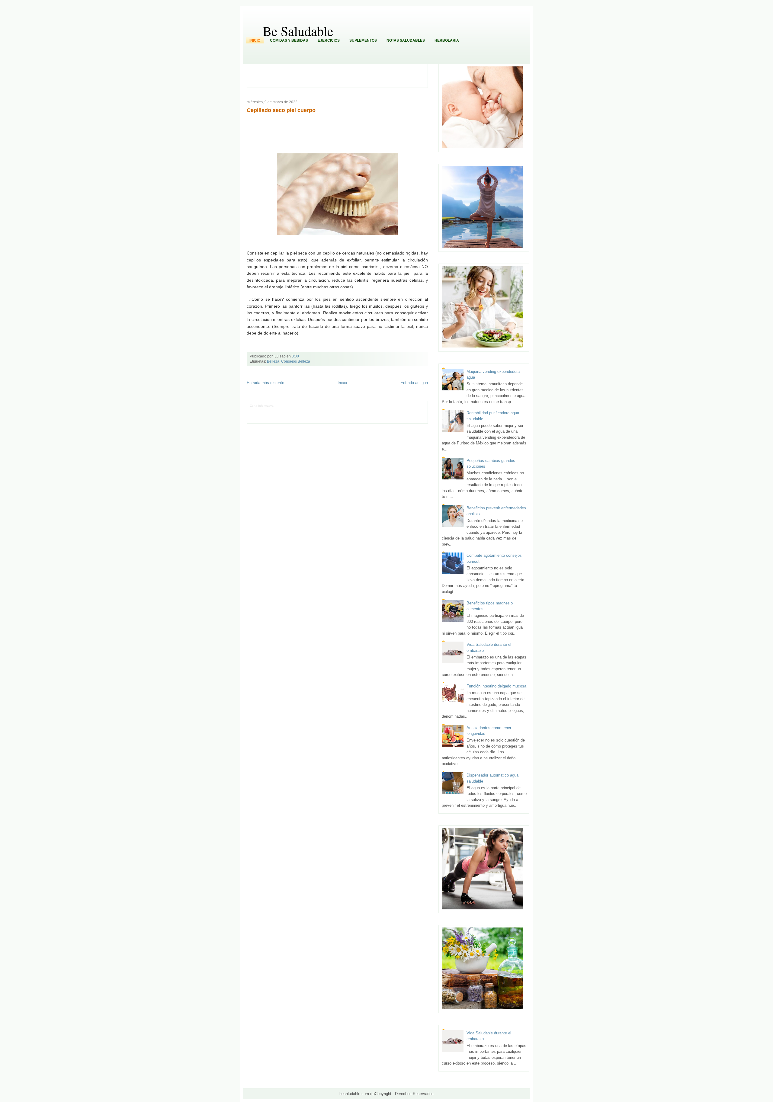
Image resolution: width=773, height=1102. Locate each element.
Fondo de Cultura (361, 405)
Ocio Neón (280, 410)
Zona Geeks (382, 405)
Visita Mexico (371, 414)
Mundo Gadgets (382, 410)
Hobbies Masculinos (406, 405)
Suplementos (363, 40)
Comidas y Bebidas (289, 40)
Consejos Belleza (295, 361)
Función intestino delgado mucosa (496, 686)
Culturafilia (413, 414)
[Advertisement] (340, 75)
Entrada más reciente (265, 382)
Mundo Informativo (304, 414)
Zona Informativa (262, 405)
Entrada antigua (414, 382)
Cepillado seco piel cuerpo (281, 110)
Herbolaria (447, 40)
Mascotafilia (282, 414)
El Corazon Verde (393, 414)
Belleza (273, 361)
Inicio (254, 40)
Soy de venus (298, 410)
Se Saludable (351, 414)
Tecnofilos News (261, 410)
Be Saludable (298, 31)
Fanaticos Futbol (261, 414)
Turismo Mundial (329, 414)
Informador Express (310, 405)
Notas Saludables (405, 40)
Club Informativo (336, 405)
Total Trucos (345, 410)
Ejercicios (329, 40)
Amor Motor (258, 419)
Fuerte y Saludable (322, 410)
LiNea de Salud (285, 405)
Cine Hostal (362, 410)
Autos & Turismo (406, 410)
